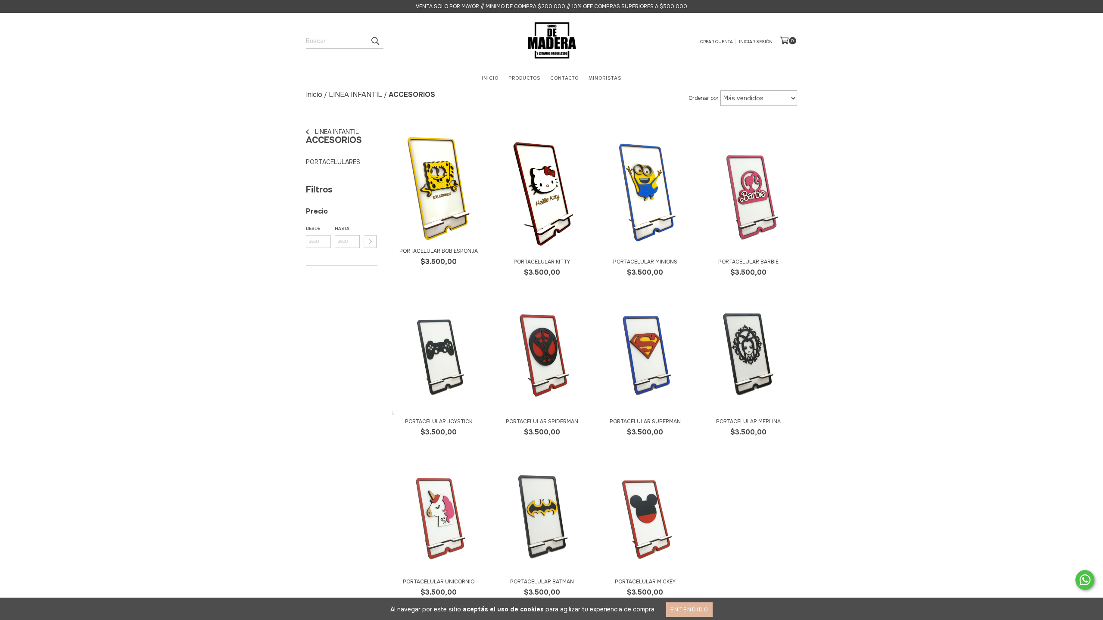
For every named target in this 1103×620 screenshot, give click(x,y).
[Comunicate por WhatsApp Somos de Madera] (1084, 580)
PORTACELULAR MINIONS (645, 261)
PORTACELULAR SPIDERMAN (542, 421)
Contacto (564, 77)
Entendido (689, 609)
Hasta (342, 228)
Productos (524, 77)
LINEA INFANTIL (336, 132)
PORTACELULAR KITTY (542, 261)
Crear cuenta (716, 41)
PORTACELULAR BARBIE (748, 261)
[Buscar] (374, 41)
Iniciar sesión (756, 41)
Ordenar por (704, 98)
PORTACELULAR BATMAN (542, 581)
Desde (313, 228)
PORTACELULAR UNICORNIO (438, 581)
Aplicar (370, 241)
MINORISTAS (605, 77)
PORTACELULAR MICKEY (645, 581)
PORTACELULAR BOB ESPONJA (438, 251)
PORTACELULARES (333, 162)
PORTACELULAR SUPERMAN (645, 421)
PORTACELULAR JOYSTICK (438, 421)
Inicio (490, 77)
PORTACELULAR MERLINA (748, 421)
